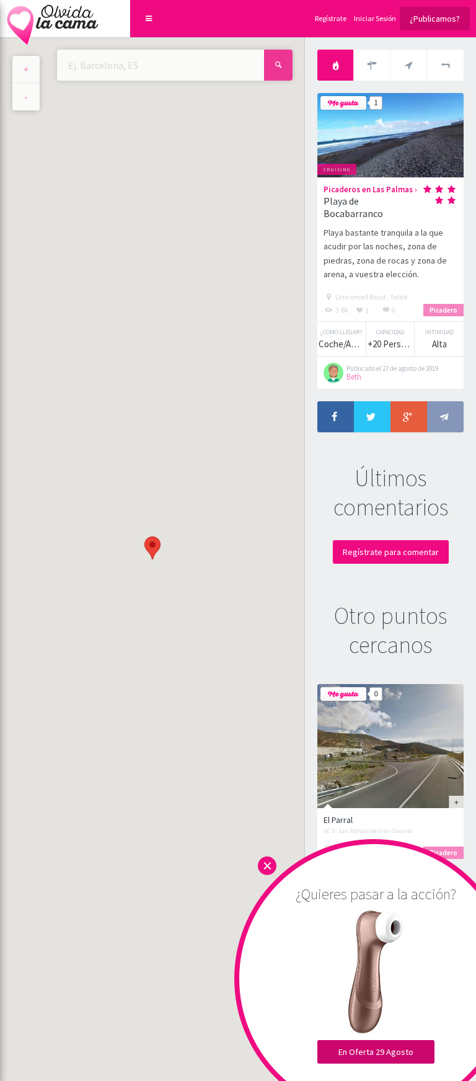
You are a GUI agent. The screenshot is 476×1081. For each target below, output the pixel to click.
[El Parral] (390, 746)
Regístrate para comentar (391, 552)
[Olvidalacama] (52, 18)
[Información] (335, 65)
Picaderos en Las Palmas (368, 189)
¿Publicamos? (435, 18)
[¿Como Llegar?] (372, 65)
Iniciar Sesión (375, 18)
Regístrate (330, 18)
